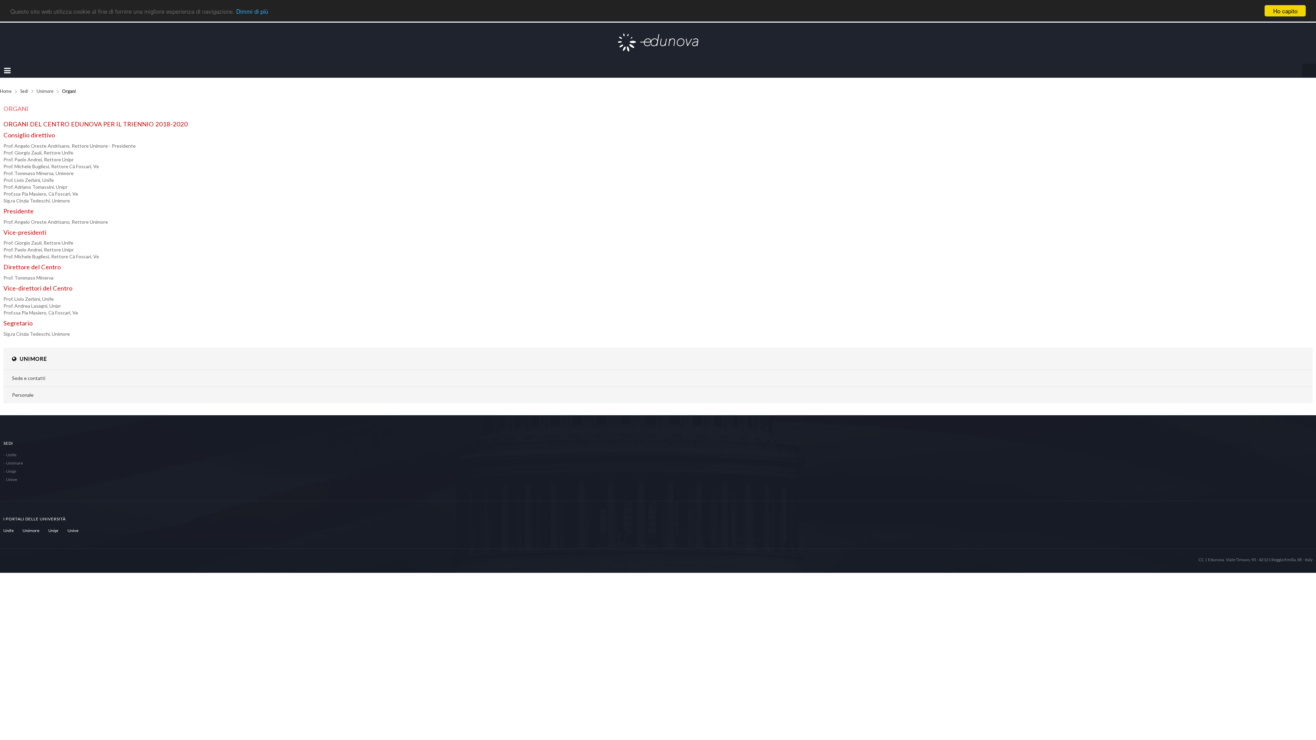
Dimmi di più (252, 11)
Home (6, 84)
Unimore (45, 84)
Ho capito (1285, 11)
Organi (15, 102)
